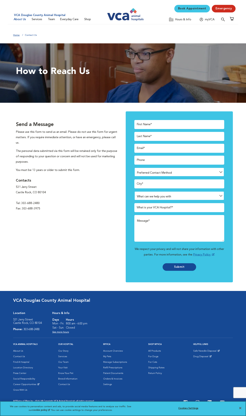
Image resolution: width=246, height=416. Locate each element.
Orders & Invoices (112, 379)
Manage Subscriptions (115, 362)
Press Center (19, 373)
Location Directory (23, 368)
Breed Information (67, 379)
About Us (20, 19)
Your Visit (63, 368)
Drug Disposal (202, 357)
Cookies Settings (188, 408)
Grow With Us (20, 390)
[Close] (240, 408)
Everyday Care (69, 19)
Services (37, 19)
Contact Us (19, 356)
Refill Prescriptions (112, 368)
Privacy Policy (202, 254)
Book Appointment (192, 8)
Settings (107, 384)
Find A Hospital (21, 362)
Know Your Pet (65, 373)
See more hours (60, 332)
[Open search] (223, 19)
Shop (87, 19)
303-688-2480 (31, 329)
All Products (154, 351)
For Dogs (153, 356)
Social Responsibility (24, 379)
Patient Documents (113, 373)
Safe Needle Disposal (205, 352)
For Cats (152, 362)
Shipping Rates (156, 368)
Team (51, 19)
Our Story (63, 351)
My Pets (107, 356)
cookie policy (41, 410)
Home (16, 35)
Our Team (63, 362)
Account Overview (113, 351)
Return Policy (155, 373)
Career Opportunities (25, 385)
